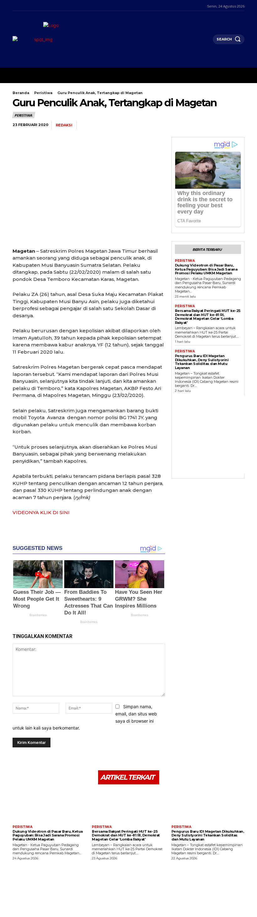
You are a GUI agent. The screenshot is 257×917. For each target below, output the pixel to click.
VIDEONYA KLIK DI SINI (41, 512)
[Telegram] (194, 125)
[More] (237, 125)
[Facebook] (14, 5)
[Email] (208, 125)
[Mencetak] (223, 125)
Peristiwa (43, 93)
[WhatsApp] (180, 125)
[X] (38, 5)
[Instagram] (22, 5)
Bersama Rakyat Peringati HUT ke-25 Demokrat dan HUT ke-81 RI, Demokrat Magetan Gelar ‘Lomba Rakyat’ (207, 316)
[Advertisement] (216, 434)
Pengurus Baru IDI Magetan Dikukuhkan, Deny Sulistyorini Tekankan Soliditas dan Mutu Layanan (202, 362)
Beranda (21, 93)
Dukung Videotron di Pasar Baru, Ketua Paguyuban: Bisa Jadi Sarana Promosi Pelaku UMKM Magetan (206, 269)
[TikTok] (30, 5)
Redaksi (64, 125)
